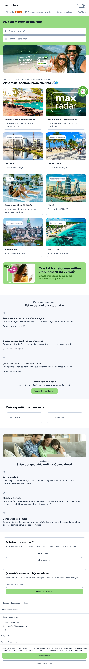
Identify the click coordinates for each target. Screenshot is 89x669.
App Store (45, 560)
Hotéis (51, 12)
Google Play (45, 553)
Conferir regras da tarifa (14, 326)
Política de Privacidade (73, 650)
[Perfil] (81, 5)
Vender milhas (66, 12)
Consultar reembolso (13, 349)
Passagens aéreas (35, 12)
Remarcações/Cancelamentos (15, 626)
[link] (44, 391)
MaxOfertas (82, 12)
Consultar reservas (12, 371)
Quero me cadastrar (44, 591)
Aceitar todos (44, 656)
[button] (40, 609)
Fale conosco (8, 630)
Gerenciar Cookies (44, 663)
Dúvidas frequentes (11, 622)
